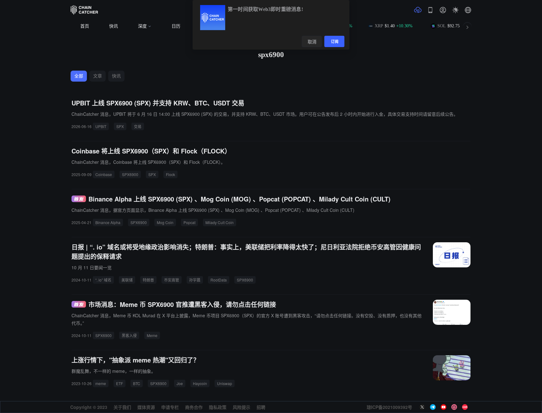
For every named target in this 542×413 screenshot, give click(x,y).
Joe (180, 383)
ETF (119, 383)
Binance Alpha (107, 222)
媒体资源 (146, 407)
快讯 (113, 26)
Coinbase (103, 174)
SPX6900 (130, 174)
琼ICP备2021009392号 (389, 407)
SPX (120, 126)
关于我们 (122, 407)
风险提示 (241, 407)
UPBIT (100, 126)
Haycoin (200, 383)
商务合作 (194, 407)
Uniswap (224, 383)
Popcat (189, 222)
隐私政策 (217, 407)
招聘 (261, 407)
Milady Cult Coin (219, 222)
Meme (152, 335)
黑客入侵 (129, 335)
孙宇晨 (194, 279)
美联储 (127, 279)
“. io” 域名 (103, 279)
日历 (176, 26)
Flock (170, 174)
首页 (84, 26)
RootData (218, 279)
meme (100, 383)
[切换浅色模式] (455, 10)
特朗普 (148, 279)
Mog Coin (165, 222)
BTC (136, 383)
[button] (468, 10)
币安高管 (171, 279)
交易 (137, 126)
